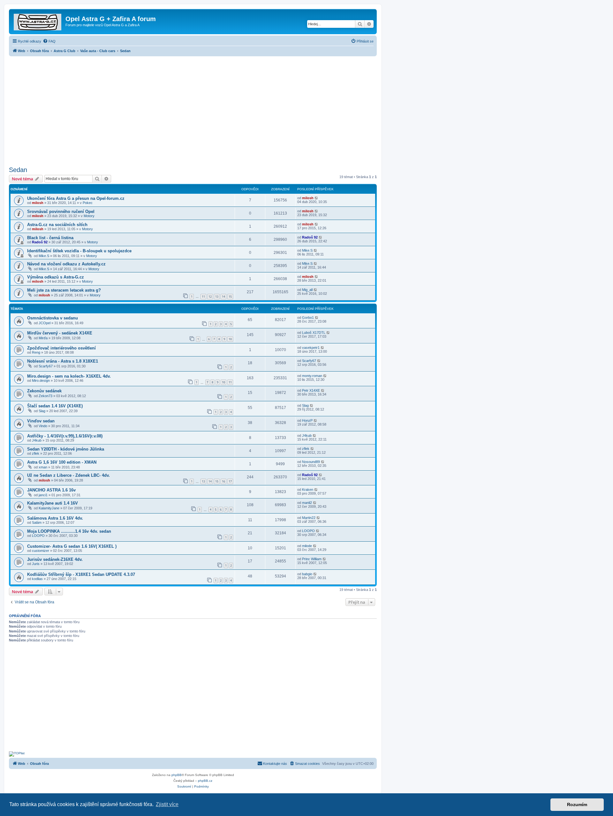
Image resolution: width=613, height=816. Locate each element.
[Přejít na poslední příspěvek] (316, 198)
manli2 (307, 503)
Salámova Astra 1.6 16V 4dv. (55, 518)
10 (230, 339)
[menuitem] (49, 41)
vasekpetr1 (311, 347)
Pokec (88, 203)
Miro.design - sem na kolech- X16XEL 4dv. (69, 376)
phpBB (176, 775)
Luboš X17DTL (313, 332)
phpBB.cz (205, 780)
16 (223, 481)
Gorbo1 (308, 317)
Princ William (312, 559)
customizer (40, 551)
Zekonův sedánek (44, 390)
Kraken (307, 489)
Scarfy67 (46, 366)
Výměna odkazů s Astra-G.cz (55, 277)
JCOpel (44, 323)
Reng (36, 352)
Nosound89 (311, 462)
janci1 (43, 495)
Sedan (18, 169)
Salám (37, 522)
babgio (307, 574)
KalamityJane (49, 508)
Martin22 (308, 518)
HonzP (307, 420)
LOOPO (38, 535)
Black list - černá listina (50, 237)
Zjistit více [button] (167, 804)
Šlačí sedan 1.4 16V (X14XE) (55, 406)
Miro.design (41, 380)
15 (230, 296)
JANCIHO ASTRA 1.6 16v (51, 490)
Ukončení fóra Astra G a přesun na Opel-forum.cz (76, 198)
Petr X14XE (311, 390)
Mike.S (44, 256)
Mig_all (307, 290)
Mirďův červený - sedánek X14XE (59, 333)
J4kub (37, 440)
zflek (35, 453)
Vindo (43, 426)
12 (210, 296)
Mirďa (43, 338)
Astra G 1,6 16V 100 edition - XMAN (61, 462)
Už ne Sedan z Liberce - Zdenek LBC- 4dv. (68, 475)
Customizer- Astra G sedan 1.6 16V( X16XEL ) (72, 546)
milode (307, 546)
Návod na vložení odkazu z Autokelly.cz (66, 264)
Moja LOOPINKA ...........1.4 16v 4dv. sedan (69, 531)
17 (230, 481)
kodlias (37, 579)
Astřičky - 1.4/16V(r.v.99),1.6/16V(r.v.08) (64, 436)
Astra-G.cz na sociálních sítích (57, 224)
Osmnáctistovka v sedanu (52, 318)
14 (223, 296)
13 (216, 296)
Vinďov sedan (41, 421)
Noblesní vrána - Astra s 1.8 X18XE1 (62, 361)
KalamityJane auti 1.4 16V (52, 503)
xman (43, 467)
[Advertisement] (193, 109)
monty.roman (312, 376)
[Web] (38, 21)
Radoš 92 (40, 242)
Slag (42, 411)
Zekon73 (45, 396)
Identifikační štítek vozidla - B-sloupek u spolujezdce (79, 250)
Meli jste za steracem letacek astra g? (64, 290)
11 (203, 296)
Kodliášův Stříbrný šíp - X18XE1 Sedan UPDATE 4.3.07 (81, 574)
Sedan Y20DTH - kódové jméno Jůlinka (65, 449)
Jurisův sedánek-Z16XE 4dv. (55, 559)
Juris (36, 564)
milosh (37, 203)
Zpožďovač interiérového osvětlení (61, 348)
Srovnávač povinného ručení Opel (61, 211)
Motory (89, 216)
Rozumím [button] (577, 804)
